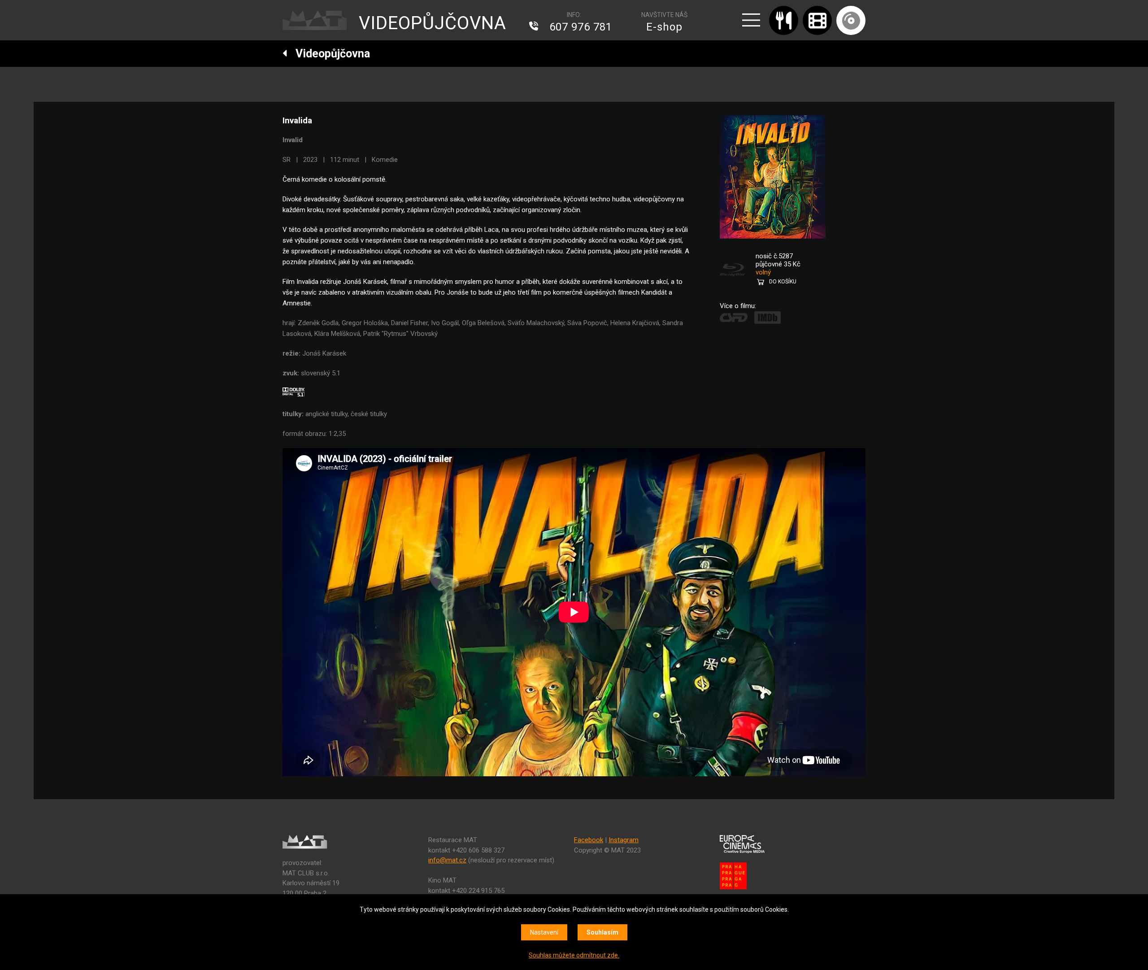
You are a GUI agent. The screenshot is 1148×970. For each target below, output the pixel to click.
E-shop (664, 27)
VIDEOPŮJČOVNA (432, 23)
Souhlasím (602, 932)
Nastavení (544, 932)
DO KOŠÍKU (782, 281)
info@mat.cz (447, 860)
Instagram (624, 840)
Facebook (588, 840)
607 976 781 (580, 27)
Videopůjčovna (328, 53)
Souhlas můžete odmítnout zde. (574, 955)
